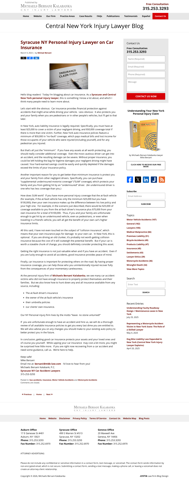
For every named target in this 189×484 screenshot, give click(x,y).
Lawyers (133, 227)
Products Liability (138, 244)
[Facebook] (130, 180)
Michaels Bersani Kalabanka (68, 275)
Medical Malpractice (139, 232)
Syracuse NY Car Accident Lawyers (40, 370)
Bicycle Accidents (137, 240)
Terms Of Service (97, 418)
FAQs (99, 16)
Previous (27, 394)
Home (26, 16)
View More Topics (135, 269)
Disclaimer (64, 418)
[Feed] (162, 180)
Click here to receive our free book (146, 165)
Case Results (85, 16)
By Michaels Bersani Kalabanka (155, 6)
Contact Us (160, 16)
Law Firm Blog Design (154, 476)
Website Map (129, 418)
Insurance (47, 380)
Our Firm (51, 16)
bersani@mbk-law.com (48, 363)
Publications (113, 16)
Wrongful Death (137, 265)
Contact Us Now (146, 96)
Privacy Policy (80, 418)
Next (49, 394)
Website (38, 16)
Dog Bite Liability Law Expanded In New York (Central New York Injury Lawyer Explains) (144, 342)
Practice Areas (67, 16)
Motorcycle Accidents (87, 380)
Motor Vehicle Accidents (63, 380)
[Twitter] (138, 180)
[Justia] (154, 180)
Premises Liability (138, 236)
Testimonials (130, 16)
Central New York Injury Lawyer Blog (46, 6)
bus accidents (36, 380)
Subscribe (132, 191)
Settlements (135, 252)
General (133, 223)
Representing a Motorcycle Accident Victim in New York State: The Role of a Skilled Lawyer (146, 326)
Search (146, 292)
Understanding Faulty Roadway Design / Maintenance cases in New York (145, 310)
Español (146, 16)
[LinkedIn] (146, 180)
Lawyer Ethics (136, 256)
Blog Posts (144, 418)
